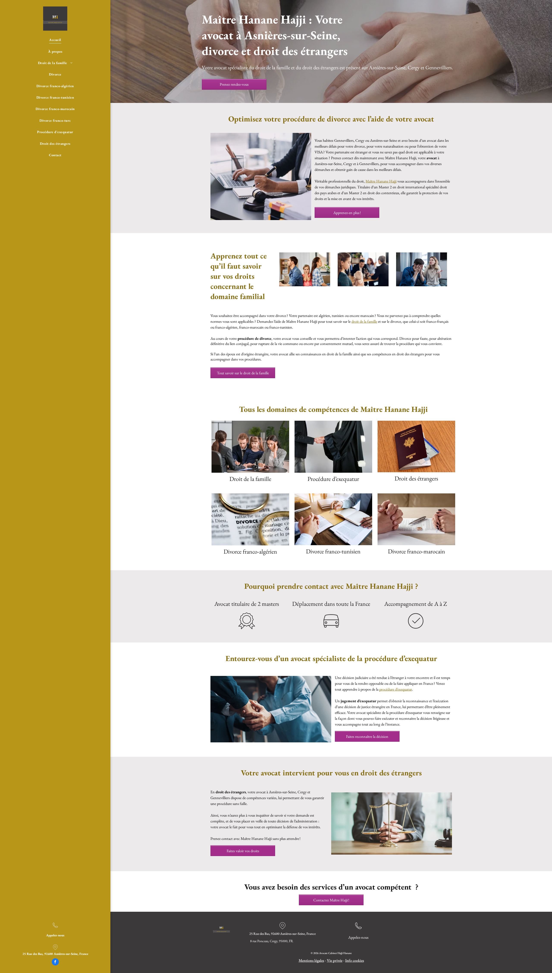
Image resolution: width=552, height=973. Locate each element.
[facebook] (55, 962)
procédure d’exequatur (395, 689)
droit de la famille (364, 321)
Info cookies (354, 960)
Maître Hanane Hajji (381, 181)
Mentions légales (311, 960)
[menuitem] (55, 40)
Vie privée (334, 960)
